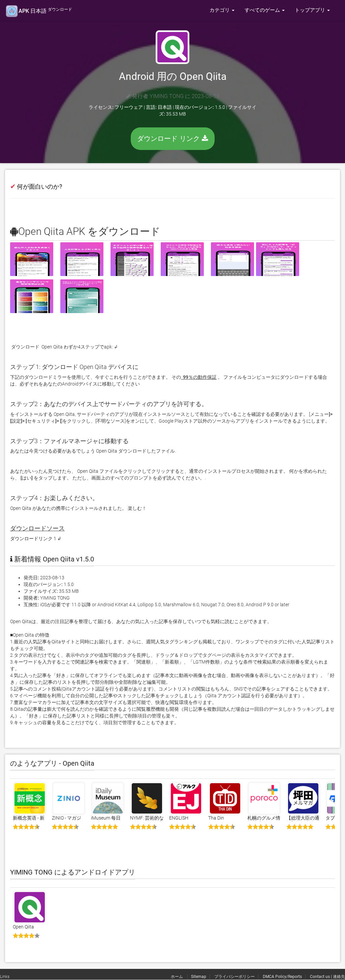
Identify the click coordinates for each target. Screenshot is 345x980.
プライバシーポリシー (234, 976)
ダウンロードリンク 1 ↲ (35, 538)
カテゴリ (220, 10)
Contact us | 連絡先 (327, 976)
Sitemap (198, 976)
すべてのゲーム (263, 10)
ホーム (177, 976)
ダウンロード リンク (169, 138)
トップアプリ (310, 10)
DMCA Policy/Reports (282, 976)
